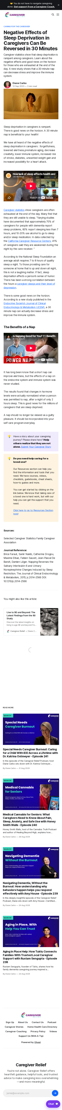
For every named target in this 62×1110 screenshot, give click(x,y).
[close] (58, 5)
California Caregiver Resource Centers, (30, 241)
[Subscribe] (55, 1093)
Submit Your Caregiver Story (36, 446)
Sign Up (10, 1022)
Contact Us (38, 1022)
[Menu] (58, 14)
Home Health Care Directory (42, 1026)
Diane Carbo (20, 83)
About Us (23, 1022)
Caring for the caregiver (17, 26)
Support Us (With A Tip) (31, 1036)
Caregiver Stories (14, 1026)
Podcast (52, 1022)
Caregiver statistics (14, 210)
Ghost (37, 1042)
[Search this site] (53, 14)
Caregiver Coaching (16, 1031)
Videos (53, 1031)
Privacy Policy (38, 1031)
